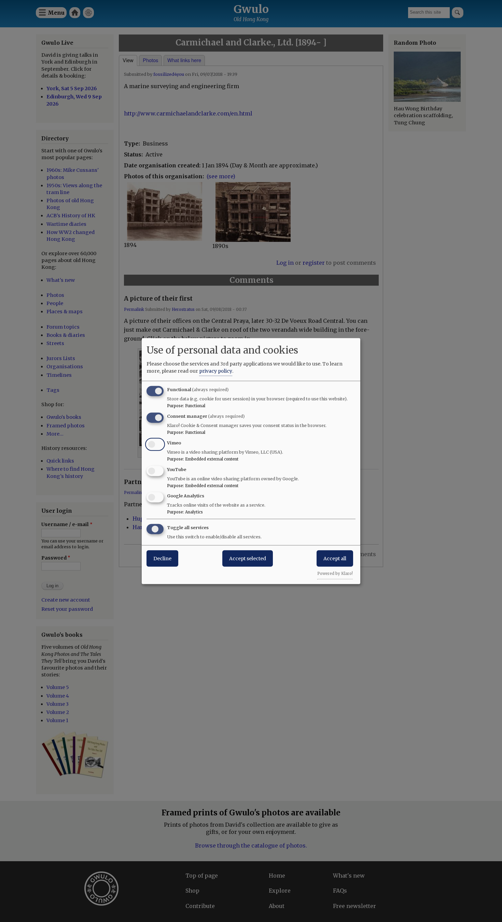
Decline (162, 558)
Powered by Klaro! (335, 573)
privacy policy (215, 371)
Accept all (334, 558)
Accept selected (247, 558)
